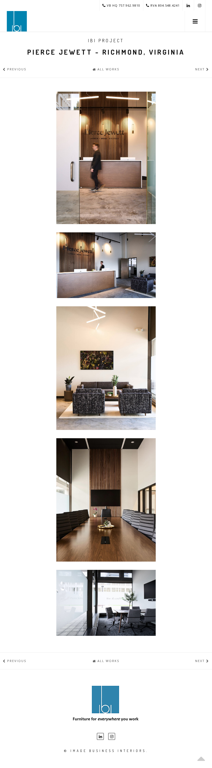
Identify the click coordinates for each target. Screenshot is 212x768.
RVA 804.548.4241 (164, 5)
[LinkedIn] (100, 736)
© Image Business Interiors (105, 751)
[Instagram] (111, 736)
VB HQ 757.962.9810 (123, 5)
